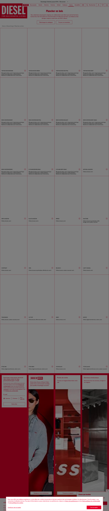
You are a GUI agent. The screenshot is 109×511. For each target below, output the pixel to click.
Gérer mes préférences (71, 501)
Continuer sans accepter (14, 507)
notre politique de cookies (16, 502)
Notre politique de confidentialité (91, 501)
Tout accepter (94, 507)
